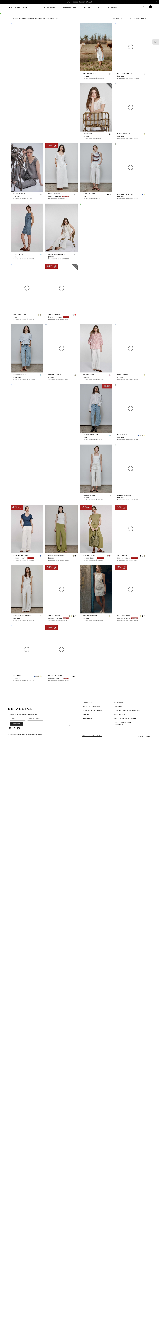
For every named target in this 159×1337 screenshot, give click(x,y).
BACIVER (87, 7)
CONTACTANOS (120, 714)
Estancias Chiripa (18, 7)
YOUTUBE (18, 728)
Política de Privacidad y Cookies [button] (92, 735)
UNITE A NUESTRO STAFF (125, 718)
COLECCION (25, 18)
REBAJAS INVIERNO (70, 7)
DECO (99, 7)
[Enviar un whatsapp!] (155, 42)
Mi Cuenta (144, 7)
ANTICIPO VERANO (49, 7)
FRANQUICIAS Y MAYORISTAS (126, 710)
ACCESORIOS (112, 7)
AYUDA (86, 714)
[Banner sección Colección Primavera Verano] (44, 81)
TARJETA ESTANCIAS (91, 706)
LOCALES (118, 706)
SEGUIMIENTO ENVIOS (92, 710)
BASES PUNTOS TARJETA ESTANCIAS (125, 723)
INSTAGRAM (9, 728)
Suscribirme (16, 723)
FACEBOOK (14, 728)
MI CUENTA (87, 718)
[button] (110, 74)
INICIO (15, 18)
